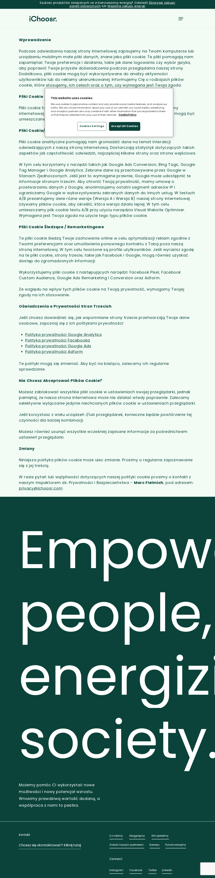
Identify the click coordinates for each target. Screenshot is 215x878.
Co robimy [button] (116, 835)
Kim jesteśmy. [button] (160, 835)
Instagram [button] (116, 870)
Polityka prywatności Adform (54, 351)
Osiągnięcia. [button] (137, 835)
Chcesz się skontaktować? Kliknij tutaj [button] (50, 845)
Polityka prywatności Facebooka (57, 340)
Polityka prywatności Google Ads (58, 346)
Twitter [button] (152, 870)
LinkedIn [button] (167, 870)
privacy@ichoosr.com (41, 488)
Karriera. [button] (154, 845)
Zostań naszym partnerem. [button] (126, 845)
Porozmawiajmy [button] (175, 845)
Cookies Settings (92, 126)
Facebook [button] (136, 870)
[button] (181, 19)
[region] (109, 112)
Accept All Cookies (124, 126)
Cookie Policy (127, 115)
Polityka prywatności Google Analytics (63, 334)
